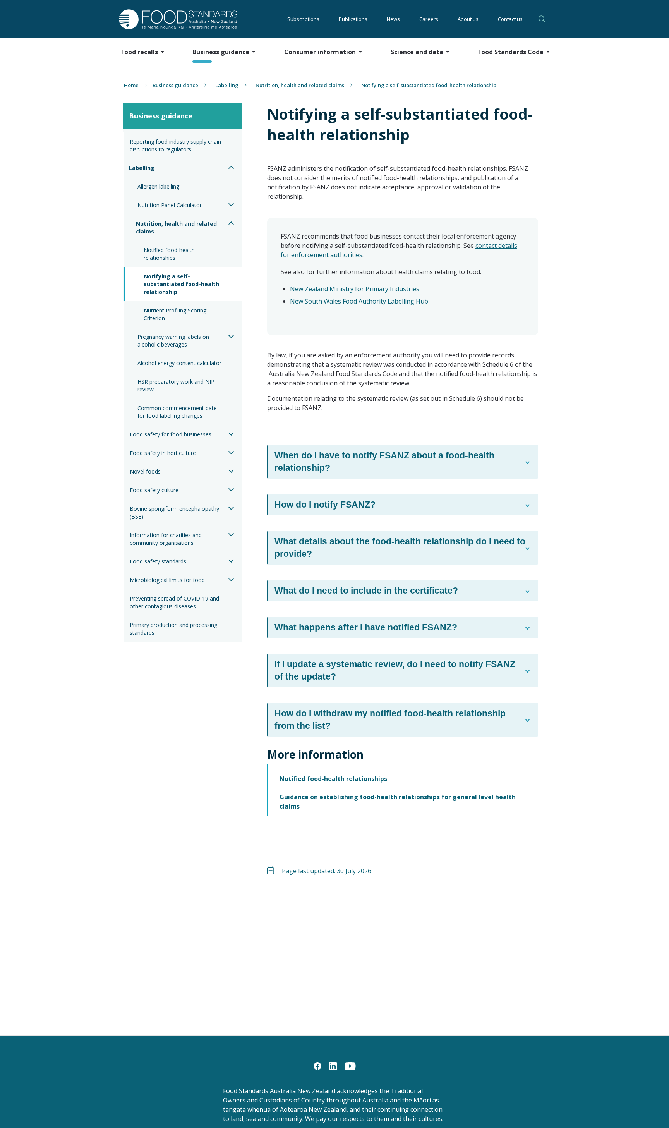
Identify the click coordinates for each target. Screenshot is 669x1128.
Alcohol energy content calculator (179, 363)
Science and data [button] (417, 52)
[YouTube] (350, 1065)
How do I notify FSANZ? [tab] (325, 505)
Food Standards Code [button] (511, 52)
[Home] (169, 19)
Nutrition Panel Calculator (169, 205)
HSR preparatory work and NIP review (176, 385)
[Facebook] (317, 1065)
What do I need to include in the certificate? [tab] (366, 590)
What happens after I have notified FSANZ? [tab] (365, 627)
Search (543, 19)
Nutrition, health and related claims (300, 85)
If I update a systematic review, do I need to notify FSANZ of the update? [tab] (394, 670)
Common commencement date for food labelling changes (177, 411)
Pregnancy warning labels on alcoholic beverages (174, 340)
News (393, 18)
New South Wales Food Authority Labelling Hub (359, 301)
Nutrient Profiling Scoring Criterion (176, 314)
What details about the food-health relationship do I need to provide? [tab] (399, 547)
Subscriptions (303, 18)
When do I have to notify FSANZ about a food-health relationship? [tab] (384, 461)
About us (468, 18)
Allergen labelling (158, 186)
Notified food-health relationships (170, 253)
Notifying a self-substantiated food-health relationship (182, 284)
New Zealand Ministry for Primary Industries (354, 289)
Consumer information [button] (320, 52)
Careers (428, 18)
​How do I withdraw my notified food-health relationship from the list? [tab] (390, 719)
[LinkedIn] (333, 1065)
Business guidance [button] (220, 52)
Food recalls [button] (139, 52)
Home (131, 85)
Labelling (226, 85)
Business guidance (175, 85)
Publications (353, 18)
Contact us (510, 18)
